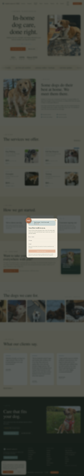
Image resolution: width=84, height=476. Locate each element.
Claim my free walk (42, 251)
